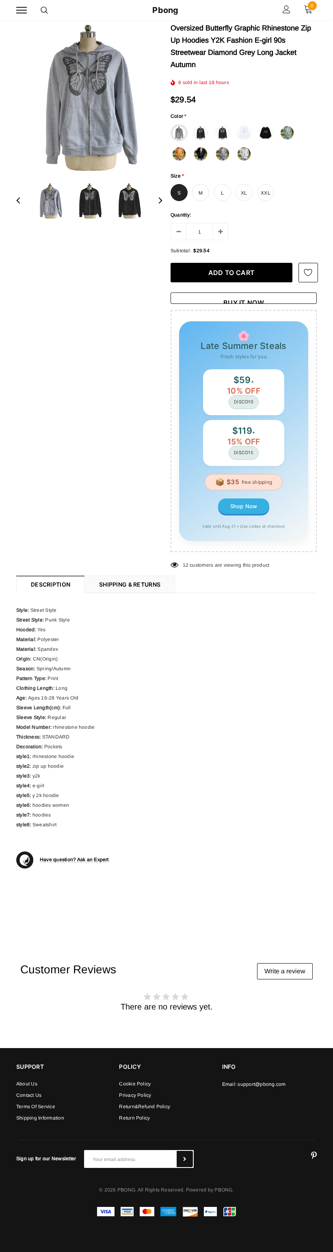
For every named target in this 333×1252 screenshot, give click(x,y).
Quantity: (181, 215)
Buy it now (243, 301)
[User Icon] (286, 10)
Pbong (165, 10)
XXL (265, 193)
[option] (89, 98)
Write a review (284, 971)
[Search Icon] (44, 10)
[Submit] (185, 1159)
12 (185, 565)
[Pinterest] (314, 1155)
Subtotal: (181, 250)
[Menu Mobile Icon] (21, 10)
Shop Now (243, 506)
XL (244, 193)
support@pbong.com (261, 1084)
